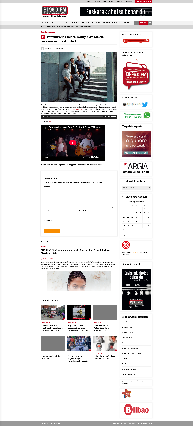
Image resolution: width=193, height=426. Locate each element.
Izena (46, 211)
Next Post (44, 241)
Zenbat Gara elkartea (128, 374)
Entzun (111, 1)
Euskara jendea (126, 343)
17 (124, 221)
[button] (136, 23)
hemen (50, 121)
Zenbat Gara (135, 252)
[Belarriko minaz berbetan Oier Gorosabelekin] (105, 343)
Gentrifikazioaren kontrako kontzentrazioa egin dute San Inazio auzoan (52, 328)
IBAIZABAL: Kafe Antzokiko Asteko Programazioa (101, 328)
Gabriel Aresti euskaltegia (130, 348)
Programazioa (129, 1)
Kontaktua (119, 1)
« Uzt (123, 235)
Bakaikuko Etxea (127, 327)
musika (100, 165)
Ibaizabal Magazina (48, 32)
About (150, 423)
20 (136, 221)
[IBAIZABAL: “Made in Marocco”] (53, 343)
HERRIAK (84, 23)
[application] (79, 117)
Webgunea (48, 220)
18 (128, 221)
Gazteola (125, 358)
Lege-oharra (116, 423)
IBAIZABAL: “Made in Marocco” (51, 357)
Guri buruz (88, 1)
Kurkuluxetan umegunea (129, 369)
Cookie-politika (142, 423)
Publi (104, 1)
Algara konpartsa (127, 322)
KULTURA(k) (73, 23)
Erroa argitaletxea (127, 338)
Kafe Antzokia (126, 364)
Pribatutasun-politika (128, 423)
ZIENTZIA (62, 23)
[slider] (113, 116)
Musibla (43, 246)
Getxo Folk (92, 165)
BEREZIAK (115, 23)
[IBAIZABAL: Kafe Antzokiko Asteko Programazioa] (105, 312)
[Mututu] (109, 117)
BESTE (125, 23)
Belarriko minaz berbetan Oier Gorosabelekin (105, 357)
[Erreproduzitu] (43, 117)
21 (140, 221)
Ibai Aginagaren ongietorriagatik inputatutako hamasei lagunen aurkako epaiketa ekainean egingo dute (77, 358)
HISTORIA (94, 23)
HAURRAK (105, 23)
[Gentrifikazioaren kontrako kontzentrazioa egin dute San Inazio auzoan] (53, 312)
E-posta (82, 211)
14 (140, 217)
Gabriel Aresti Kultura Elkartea (131, 353)
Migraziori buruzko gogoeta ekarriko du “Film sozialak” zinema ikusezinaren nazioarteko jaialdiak (79, 328)
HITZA (44, 23)
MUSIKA (52, 23)
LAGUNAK (97, 1)
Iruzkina (47, 186)
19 (132, 221)
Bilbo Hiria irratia (127, 332)
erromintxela (81, 165)
